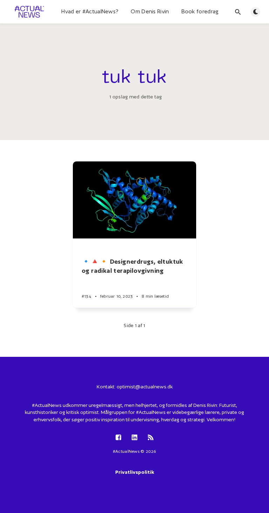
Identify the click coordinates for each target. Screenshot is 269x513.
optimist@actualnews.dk (145, 386)
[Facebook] (118, 438)
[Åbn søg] (237, 12)
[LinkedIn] (134, 438)
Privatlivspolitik (134, 472)
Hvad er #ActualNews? (89, 11)
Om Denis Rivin (150, 11)
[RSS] (150, 438)
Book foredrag (200, 11)
